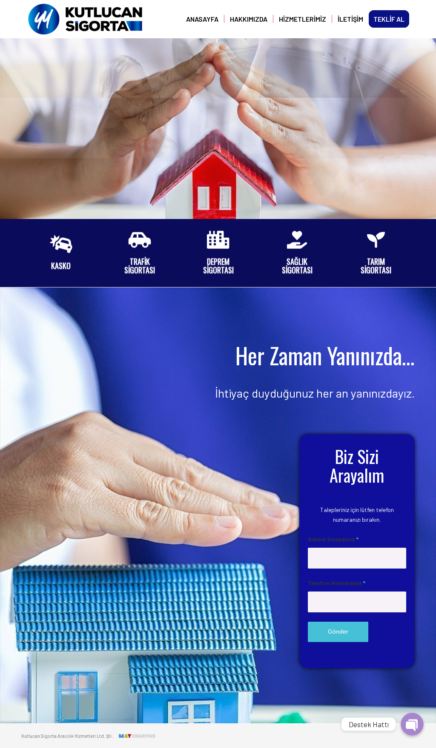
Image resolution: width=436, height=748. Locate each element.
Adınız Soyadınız (333, 539)
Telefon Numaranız (336, 582)
